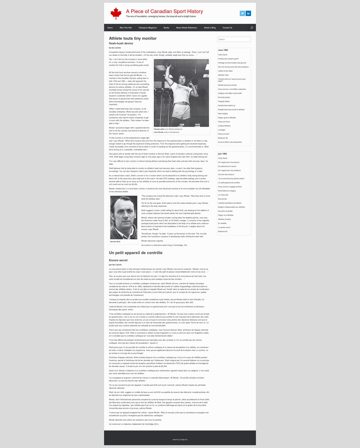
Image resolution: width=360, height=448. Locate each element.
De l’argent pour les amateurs (229, 170)
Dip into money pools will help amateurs (233, 67)
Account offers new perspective (230, 142)
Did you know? (224, 134)
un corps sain (223, 195)
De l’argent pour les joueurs (228, 162)
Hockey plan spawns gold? (228, 59)
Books (166, 27)
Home (110, 27)
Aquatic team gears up (226, 105)
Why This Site (126, 27)
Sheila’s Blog (210, 27)
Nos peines (222, 199)
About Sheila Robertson (186, 27)
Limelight (221, 130)
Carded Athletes (224, 126)
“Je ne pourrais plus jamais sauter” (231, 178)
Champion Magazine (148, 27)
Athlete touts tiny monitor (227, 85)
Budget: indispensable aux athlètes (231, 207)
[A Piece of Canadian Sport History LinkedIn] (248, 13)
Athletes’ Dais (223, 75)
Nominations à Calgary (227, 191)
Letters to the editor (225, 71)
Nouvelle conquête (225, 211)
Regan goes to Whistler (227, 118)
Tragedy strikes (224, 101)
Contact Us (227, 27)
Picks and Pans (224, 122)
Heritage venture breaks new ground (232, 63)
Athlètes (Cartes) (224, 219)
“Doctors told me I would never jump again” (232, 80)
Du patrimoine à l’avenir (227, 166)
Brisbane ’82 (223, 138)
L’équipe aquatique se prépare (229, 203)
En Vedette (222, 223)
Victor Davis (222, 55)
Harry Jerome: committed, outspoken (232, 89)
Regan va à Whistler (226, 215)
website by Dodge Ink (180, 439)
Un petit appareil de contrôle (229, 183)
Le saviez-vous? (224, 227)
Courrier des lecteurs (226, 174)
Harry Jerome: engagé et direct (230, 187)
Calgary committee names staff (230, 93)
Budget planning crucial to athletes (231, 109)
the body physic (224, 97)
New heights (223, 113)
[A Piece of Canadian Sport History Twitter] (242, 13)
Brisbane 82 (222, 231)
